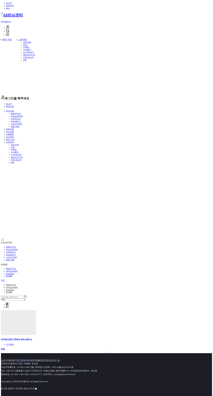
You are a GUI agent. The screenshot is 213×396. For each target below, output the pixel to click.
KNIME (4, 264)
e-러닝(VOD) (16, 124)
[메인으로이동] (2, 240)
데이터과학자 (17, 116)
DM (24, 60)
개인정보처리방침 (25, 360)
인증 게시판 (28, 57)
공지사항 (27, 42)
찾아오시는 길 (52, 360)
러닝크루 (10, 132)
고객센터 (22, 39)
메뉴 (8, 8)
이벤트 (26, 47)
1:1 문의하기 (28, 52)
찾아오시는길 (29, 55)
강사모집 (10, 137)
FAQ (25, 45)
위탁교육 (10, 129)
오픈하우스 (16, 119)
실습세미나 (16, 121)
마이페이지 (6, 22)
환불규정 (40, 360)
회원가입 (10, 6)
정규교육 (10, 111)
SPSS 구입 (7, 39)
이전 (3, 280)
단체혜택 (10, 134)
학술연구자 (16, 114)
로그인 (9, 3)
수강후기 (27, 50)
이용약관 (11, 360)
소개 (3, 360)
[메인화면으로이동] (12, 15)
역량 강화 (15, 127)
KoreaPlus (10, 274)
